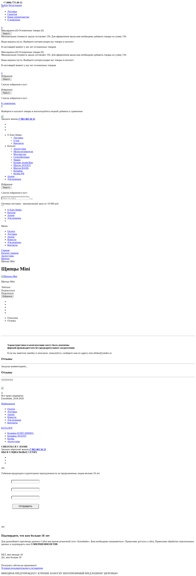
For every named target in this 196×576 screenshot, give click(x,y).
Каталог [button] (11, 146)
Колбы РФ (18, 173)
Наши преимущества (18, 17)
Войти (4, 5)
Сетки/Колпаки (21, 157)
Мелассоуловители (23, 151)
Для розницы (14, 179)
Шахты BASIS (21, 168)
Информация (8, 403)
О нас (16, 140)
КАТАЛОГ (7, 428)
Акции (11, 176)
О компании (13, 19)
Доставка (12, 11)
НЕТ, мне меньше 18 (12, 554)
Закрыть (6, 33)
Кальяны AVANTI (16, 436)
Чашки (17, 159)
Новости (11, 239)
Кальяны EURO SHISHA (20, 433)
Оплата (11, 231)
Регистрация (15, 5)
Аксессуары (19, 148)
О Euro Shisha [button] (14, 135)
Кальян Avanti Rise (23, 162)
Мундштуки (19, 154)
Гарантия (12, 14)
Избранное (7, 296)
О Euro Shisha (14, 209)
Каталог (11, 212)
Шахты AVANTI (22, 165)
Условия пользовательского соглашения (22, 568)
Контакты (18, 143)
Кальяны (18, 171)
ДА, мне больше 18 (11, 557)
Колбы (10, 438)
